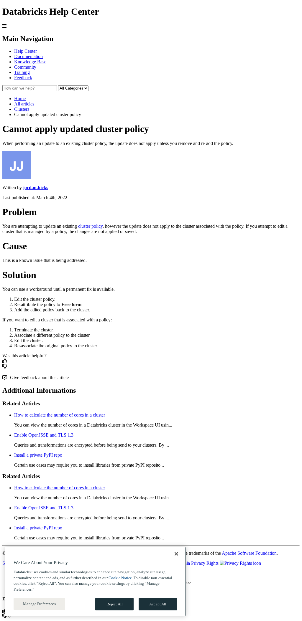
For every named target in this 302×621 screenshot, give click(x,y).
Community (25, 67)
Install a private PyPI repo (38, 455)
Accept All (157, 604)
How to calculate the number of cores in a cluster (59, 414)
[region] (95, 581)
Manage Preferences (39, 604)
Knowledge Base (30, 61)
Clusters (21, 109)
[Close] (176, 553)
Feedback (23, 77)
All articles (24, 103)
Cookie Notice (120, 578)
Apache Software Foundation (249, 553)
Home (20, 98)
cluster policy (90, 226)
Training (22, 72)
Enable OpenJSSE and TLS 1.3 (43, 434)
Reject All (114, 604)
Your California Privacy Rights (190, 563)
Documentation (28, 56)
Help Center (25, 51)
